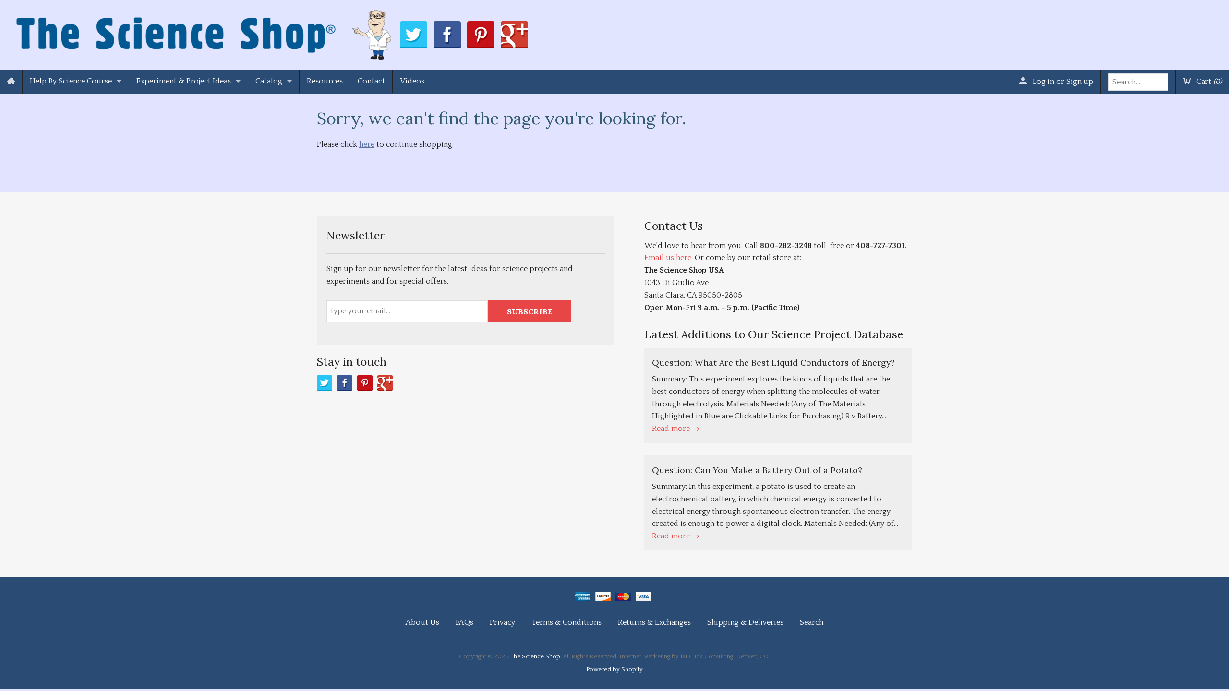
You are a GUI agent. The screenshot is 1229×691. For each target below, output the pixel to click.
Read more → (675, 428)
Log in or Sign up (1062, 81)
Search (811, 622)
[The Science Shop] (205, 32)
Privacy (502, 622)
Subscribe (530, 311)
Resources (325, 81)
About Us (422, 622)
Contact (371, 81)
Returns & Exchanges (654, 622)
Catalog (268, 81)
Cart (1208, 81)
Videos (412, 81)
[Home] (11, 82)
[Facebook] (344, 383)
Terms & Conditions (566, 622)
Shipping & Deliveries (745, 622)
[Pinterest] (365, 383)
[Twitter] (324, 383)
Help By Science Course (71, 81)
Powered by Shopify (614, 669)
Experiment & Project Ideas (183, 81)
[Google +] (385, 383)
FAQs (464, 622)
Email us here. (668, 257)
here (366, 144)
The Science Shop (535, 656)
